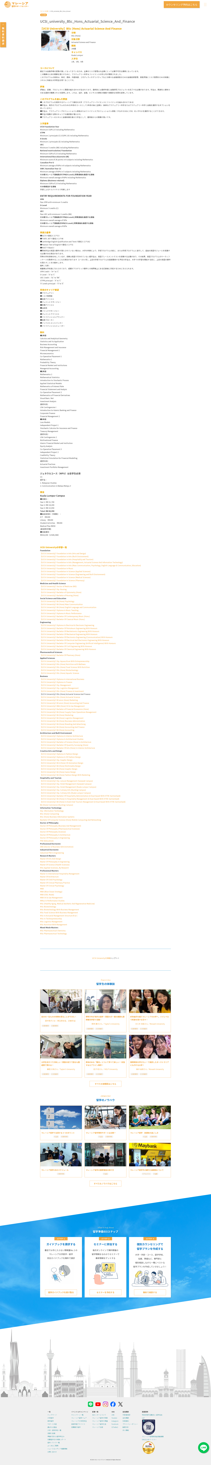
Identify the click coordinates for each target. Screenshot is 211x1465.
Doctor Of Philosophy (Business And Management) (60, 825)
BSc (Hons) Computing (49, 813)
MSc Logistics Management (51, 921)
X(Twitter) (115, 1427)
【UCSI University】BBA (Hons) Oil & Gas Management (62, 706)
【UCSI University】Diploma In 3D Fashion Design (60, 757)
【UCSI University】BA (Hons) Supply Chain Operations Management (68, 712)
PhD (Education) (47, 840)
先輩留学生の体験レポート (56, 1439)
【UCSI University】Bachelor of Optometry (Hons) (60, 592)
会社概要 (126, 1418)
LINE (113, 1415)
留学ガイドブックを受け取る (61, 1292)
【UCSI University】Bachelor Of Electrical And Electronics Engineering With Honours (74, 640)
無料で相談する (150, 1292)
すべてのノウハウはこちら (105, 1183)
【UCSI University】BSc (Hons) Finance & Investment (62, 691)
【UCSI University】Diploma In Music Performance (61, 613)
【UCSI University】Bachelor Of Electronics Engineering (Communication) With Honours (76, 637)
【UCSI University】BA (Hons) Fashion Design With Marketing (65, 775)
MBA (42, 888)
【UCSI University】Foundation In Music (56, 568)
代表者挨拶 (126, 1415)
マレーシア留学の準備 (100, 1421)
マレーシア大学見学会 (79, 1421)
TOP (41, 11)
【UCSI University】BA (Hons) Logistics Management (61, 718)
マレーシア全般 (97, 1427)
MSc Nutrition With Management (53, 924)
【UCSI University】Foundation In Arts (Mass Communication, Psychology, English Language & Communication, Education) (90, 565)
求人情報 (126, 1430)
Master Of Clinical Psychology (52, 885)
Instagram (115, 1421)
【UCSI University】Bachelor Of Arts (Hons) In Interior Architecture (67, 748)
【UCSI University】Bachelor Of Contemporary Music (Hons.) (65, 616)
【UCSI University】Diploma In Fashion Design (59, 754)
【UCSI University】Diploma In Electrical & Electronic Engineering (67, 625)
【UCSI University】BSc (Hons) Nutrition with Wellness (63, 664)
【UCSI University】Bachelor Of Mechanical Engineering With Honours (68, 634)
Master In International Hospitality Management (59, 873)
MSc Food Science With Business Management (59, 912)
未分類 (46, 11)
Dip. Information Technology (52, 810)
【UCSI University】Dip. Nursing (53, 589)
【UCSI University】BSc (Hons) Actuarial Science (60, 697)
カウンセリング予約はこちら (181, 4)
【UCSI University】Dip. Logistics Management (59, 688)
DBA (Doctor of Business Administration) (56, 846)
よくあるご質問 (52, 1446)
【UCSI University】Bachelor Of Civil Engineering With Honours (66, 646)
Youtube (114, 1418)
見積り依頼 (51, 1433)
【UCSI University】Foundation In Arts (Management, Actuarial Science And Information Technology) (81, 562)
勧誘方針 (126, 1427)
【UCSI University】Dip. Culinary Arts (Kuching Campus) (63, 790)
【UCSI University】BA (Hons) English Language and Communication (68, 607)
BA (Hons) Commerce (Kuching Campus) (56, 805)
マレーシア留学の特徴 (100, 1418)
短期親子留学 (76, 1427)
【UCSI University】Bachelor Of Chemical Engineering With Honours (68, 649)
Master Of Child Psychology (51, 879)
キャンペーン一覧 (77, 1415)
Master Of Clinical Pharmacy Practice (55, 882)
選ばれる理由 (52, 1427)
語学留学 (50, 1421)
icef (143, 1418)
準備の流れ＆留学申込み (55, 1436)
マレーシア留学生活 (99, 1424)
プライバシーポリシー (130, 1424)
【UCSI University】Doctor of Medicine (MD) (58, 586)
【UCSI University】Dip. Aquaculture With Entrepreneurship (64, 661)
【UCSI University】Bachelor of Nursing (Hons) (59, 595)
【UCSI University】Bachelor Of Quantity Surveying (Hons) (64, 745)
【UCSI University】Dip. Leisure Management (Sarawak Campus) (66, 781)
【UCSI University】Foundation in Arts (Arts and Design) (63, 553)
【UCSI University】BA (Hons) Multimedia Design (60, 766)
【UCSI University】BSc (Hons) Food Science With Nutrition (65, 667)
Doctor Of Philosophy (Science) (53, 831)
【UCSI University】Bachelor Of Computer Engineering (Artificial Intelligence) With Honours (78, 643)
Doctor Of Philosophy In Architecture (55, 834)
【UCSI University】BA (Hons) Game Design (58, 772)
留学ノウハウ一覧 (53, 1442)
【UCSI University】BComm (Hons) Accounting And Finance (64, 703)
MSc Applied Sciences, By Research (54, 867)
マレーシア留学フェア (79, 1418)
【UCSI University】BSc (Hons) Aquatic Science (59, 673)
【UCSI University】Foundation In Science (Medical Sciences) (65, 577)
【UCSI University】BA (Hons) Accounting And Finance (62, 727)
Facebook (115, 1424)
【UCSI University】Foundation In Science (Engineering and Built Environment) (72, 574)
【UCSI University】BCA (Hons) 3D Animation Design (61, 763)
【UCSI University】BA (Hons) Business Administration (62, 721)
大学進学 (50, 1418)
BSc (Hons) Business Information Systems (57, 816)
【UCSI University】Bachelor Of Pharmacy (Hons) (60, 655)
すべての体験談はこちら (105, 1083)
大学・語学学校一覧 (54, 1430)
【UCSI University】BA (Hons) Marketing (56, 715)
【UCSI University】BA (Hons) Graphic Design (58, 769)
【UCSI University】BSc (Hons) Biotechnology (59, 670)
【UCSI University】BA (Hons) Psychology (57, 601)
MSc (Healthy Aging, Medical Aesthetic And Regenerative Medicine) (67, 903)
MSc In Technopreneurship (51, 918)
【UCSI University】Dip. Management (55, 685)
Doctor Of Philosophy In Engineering (55, 837)
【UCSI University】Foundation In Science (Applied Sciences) (65, 571)
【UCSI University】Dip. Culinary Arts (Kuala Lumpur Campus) (65, 793)
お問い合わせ (52, 1452)
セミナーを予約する (105, 1292)
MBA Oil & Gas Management (51, 897)
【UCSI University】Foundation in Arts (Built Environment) (64, 556)
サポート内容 (52, 1424)
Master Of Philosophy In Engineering (55, 861)
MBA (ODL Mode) (47, 894)
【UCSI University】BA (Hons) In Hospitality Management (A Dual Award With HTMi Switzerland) (79, 798)
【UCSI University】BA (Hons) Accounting (57, 730)
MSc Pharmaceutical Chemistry (52, 930)
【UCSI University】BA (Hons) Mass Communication (61, 604)
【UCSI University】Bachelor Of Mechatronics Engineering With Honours (69, 631)
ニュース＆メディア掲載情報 (57, 1449)
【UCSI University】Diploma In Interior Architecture (61, 736)
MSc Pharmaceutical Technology (53, 933)
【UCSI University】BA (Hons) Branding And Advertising (63, 724)
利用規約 (126, 1421)
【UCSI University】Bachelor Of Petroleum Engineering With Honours (68, 628)
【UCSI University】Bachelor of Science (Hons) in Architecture (65, 742)
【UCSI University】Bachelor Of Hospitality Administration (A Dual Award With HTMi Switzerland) (80, 795)
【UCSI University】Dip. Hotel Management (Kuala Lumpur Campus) (68, 787)
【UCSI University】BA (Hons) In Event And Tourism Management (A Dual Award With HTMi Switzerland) (83, 801)
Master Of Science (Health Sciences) (55, 864)
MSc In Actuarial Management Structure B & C (58, 915)
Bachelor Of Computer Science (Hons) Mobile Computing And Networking (70, 819)
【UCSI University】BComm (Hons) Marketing (59, 700)
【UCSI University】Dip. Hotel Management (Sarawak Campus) (66, 783)
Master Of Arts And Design (50, 858)
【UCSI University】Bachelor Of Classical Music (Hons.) (62, 619)
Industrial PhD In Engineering (52, 852)
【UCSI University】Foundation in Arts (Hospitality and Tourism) (66, 559)
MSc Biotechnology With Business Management (59, 909)
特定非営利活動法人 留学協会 (152, 1415)
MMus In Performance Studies (52, 900)
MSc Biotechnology (48, 906)
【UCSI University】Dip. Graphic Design (56, 760)
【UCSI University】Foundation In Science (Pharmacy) (62, 580)
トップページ (52, 1415)
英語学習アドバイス (78, 1424)
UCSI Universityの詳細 (101, 958)
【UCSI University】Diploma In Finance (56, 682)
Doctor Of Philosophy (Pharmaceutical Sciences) (60, 828)
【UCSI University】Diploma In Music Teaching (59, 610)
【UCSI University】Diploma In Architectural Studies (61, 739)
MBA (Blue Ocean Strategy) (51, 891)
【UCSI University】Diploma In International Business (62, 679)
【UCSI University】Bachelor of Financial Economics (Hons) (64, 709)
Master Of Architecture (49, 876)
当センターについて (99, 1415)
